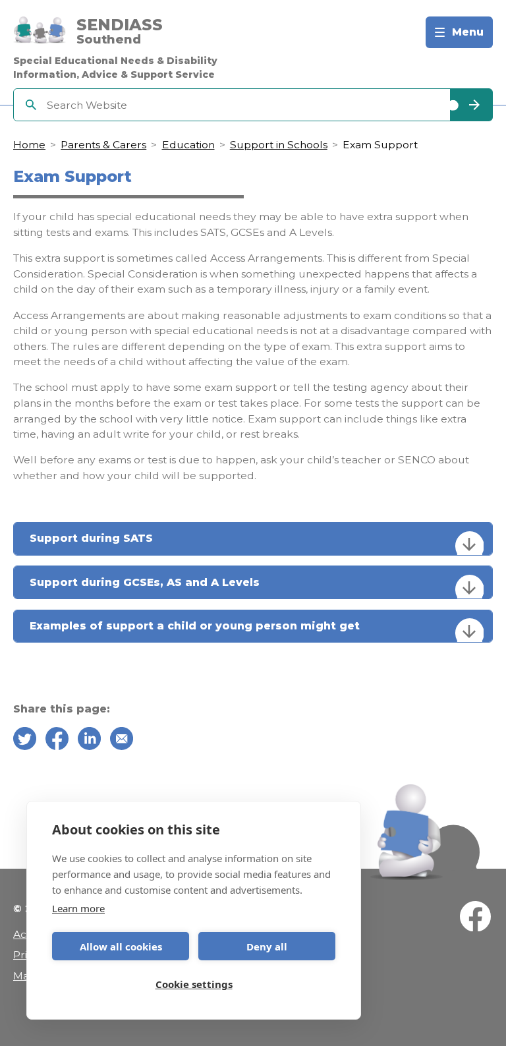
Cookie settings (194, 984)
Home (29, 144)
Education (188, 144)
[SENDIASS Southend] (39, 32)
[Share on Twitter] (24, 741)
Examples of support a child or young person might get (195, 626)
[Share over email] (121, 741)
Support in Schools (278, 144)
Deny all (266, 946)
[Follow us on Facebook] (475, 918)
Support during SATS (91, 538)
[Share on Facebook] (57, 741)
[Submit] (471, 105)
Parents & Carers (103, 144)
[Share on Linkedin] (89, 741)
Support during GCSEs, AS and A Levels (145, 582)
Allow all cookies (121, 946)
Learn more (78, 908)
